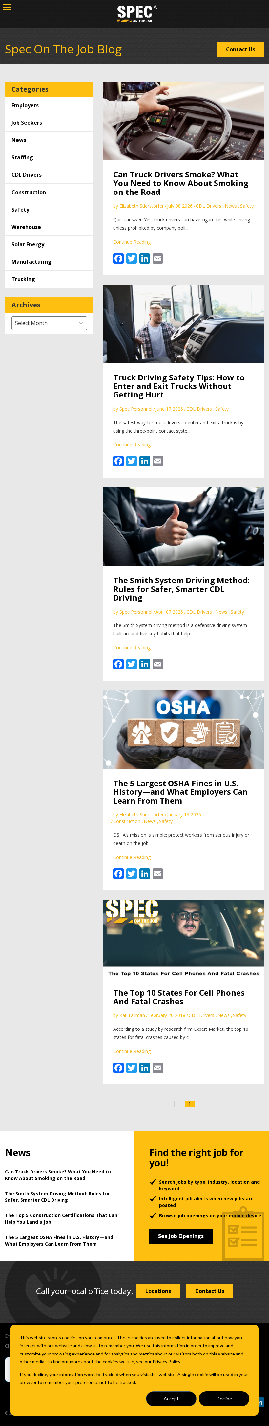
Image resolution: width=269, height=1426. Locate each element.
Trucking (23, 279)
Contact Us (240, 49)
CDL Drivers (26, 174)
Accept (171, 1398)
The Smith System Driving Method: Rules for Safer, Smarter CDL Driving (181, 589)
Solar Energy (27, 244)
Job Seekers (26, 122)
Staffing (22, 157)
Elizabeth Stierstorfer (141, 206)
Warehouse (26, 227)
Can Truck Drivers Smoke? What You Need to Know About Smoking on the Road (180, 183)
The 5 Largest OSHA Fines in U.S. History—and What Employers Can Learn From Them (180, 792)
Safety (20, 209)
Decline (224, 1398)
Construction (28, 192)
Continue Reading (132, 242)
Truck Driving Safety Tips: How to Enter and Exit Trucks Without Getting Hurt (179, 386)
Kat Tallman (132, 1015)
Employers (25, 105)
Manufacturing (31, 261)
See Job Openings (181, 1236)
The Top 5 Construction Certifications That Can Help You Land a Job (61, 1218)
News (18, 140)
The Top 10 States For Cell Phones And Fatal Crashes (179, 997)
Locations (158, 1290)
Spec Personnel (135, 409)
